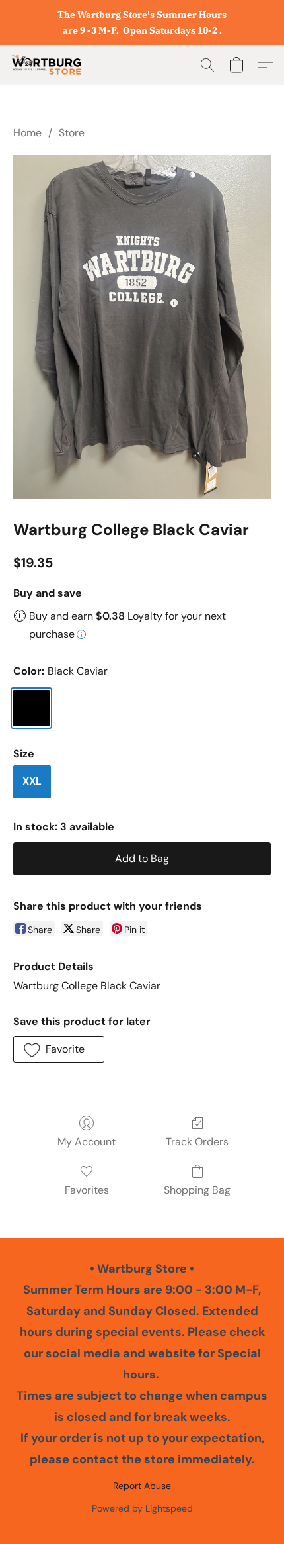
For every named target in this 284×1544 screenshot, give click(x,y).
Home (27, 133)
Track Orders (197, 1142)
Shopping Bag (197, 1190)
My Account (86, 1142)
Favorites (87, 1190)
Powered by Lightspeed (142, 1508)
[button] (49, 65)
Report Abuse (142, 1486)
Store (72, 133)
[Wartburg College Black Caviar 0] (142, 327)
